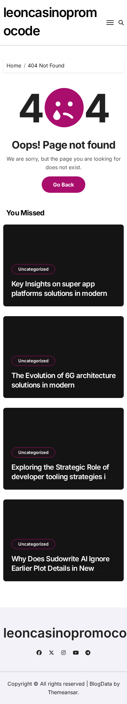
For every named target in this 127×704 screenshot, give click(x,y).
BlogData (101, 683)
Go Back (63, 184)
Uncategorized (33, 269)
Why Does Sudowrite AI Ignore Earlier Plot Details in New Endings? (60, 568)
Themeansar (63, 692)
